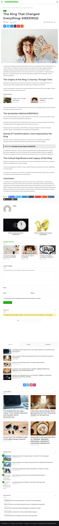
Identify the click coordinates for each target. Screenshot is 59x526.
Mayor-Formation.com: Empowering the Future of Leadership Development (32, 462)
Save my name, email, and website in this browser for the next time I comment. (23, 298)
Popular (29, 344)
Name (5, 287)
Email (5, 293)
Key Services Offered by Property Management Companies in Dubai (30, 468)
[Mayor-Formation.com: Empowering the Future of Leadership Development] (7, 464)
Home (5, 7)
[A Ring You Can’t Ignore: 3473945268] (30, 249)
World (9, 7)
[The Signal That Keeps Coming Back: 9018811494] (48, 249)
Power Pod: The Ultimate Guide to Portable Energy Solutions (28, 362)
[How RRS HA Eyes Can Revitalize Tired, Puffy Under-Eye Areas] (7, 485)
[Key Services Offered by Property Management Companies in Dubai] (7, 470)
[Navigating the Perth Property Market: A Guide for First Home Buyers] (7, 458)
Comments (48, 344)
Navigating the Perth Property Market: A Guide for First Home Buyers (30, 456)
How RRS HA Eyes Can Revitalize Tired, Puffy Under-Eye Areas (28, 482)
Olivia (7, 22)
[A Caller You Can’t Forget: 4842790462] (7, 100)
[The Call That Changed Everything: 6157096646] (11, 249)
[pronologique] (11, 2)
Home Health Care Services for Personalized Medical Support (28, 475)
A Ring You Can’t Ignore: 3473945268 (28, 256)
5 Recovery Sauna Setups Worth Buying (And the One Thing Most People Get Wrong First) (43, 413)
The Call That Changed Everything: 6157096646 (9, 256)
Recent (10, 344)
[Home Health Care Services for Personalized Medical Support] (7, 477)
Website (32, 293)
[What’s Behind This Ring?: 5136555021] (34, 100)
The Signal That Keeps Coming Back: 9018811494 (46, 256)
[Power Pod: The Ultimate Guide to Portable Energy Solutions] (7, 364)
